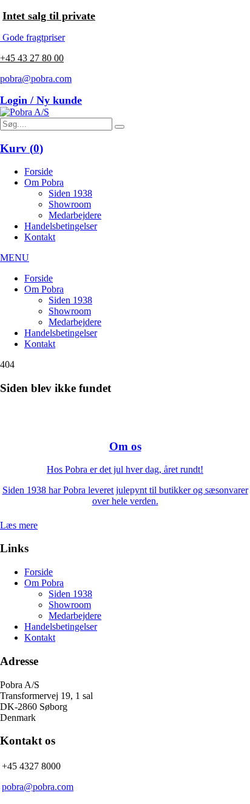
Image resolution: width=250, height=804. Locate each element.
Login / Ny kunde (41, 100)
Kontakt (39, 237)
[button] (119, 127)
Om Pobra (44, 182)
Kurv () (21, 148)
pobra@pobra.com (36, 78)
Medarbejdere (75, 215)
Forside (38, 171)
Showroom (70, 204)
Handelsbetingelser (60, 226)
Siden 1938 (70, 193)
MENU (14, 257)
